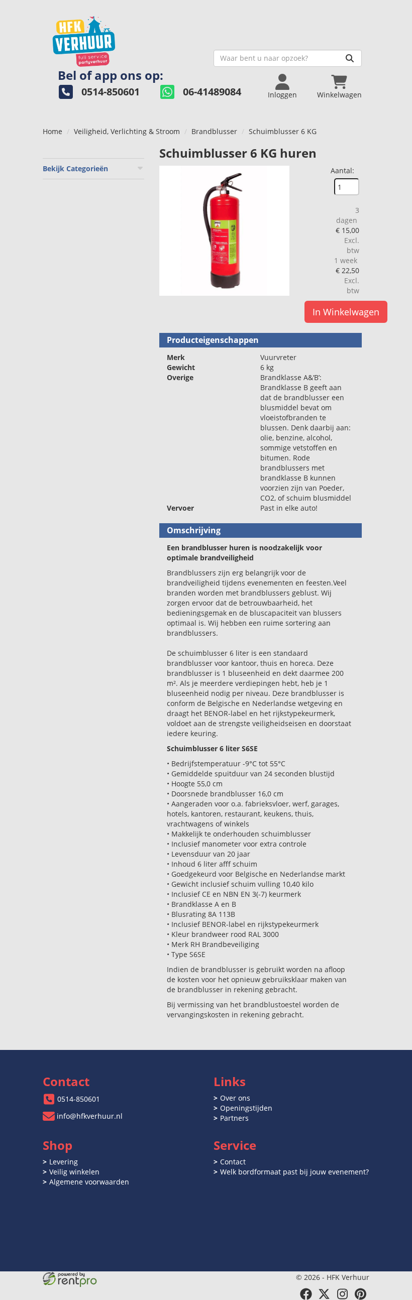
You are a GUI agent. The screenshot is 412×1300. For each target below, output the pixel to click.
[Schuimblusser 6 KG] (224, 231)
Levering (63, 1161)
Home (52, 131)
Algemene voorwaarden (89, 1182)
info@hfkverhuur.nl (90, 1116)
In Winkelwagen (346, 312)
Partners (234, 1118)
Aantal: (342, 170)
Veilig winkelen (74, 1171)
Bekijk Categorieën (75, 168)
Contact (233, 1161)
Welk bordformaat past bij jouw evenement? (294, 1171)
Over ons (235, 1098)
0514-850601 (78, 1099)
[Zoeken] (350, 58)
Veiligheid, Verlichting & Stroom (127, 131)
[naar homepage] (124, 38)
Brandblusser (214, 131)
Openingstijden (246, 1108)
